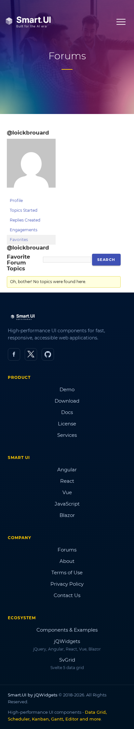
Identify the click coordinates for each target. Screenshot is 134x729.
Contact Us (67, 595)
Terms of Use (67, 572)
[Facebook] (14, 354)
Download (67, 401)
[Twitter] (31, 354)
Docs (67, 412)
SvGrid (67, 660)
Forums (67, 550)
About (67, 561)
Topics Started (23, 210)
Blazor (67, 515)
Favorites (19, 239)
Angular (67, 469)
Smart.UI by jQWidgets (33, 694)
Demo (67, 389)
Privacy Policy (67, 584)
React (67, 481)
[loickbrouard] (31, 192)
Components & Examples (67, 630)
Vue (67, 492)
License (67, 424)
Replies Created (25, 220)
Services (67, 435)
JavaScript (67, 504)
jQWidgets (67, 641)
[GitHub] (48, 354)
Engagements (23, 229)
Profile (16, 200)
